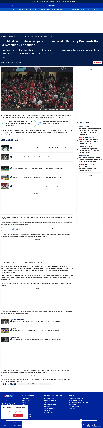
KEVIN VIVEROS (32, 9)
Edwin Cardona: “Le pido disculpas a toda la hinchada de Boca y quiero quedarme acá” (36, 330)
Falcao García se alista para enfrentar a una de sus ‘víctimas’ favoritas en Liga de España (36, 321)
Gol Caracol (42, 1)
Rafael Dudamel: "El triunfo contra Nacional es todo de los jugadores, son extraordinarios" (37, 339)
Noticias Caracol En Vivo (63, 1)
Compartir (98, 62)
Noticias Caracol (25, 398)
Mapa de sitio (47, 410)
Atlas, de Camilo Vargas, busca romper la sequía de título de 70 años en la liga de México (37, 177)
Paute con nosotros (48, 412)
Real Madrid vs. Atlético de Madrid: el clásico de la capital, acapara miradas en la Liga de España (39, 186)
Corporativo (72, 408)
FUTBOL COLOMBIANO (57, 9)
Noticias (20, 411)
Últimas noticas (34, 1)
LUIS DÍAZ (67, 9)
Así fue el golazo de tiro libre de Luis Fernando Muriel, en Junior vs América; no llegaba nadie (90, 159)
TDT (45, 402)
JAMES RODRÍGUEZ (77, 9)
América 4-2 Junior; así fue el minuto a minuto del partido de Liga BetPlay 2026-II (89, 168)
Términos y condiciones (74, 406)
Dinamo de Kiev (32, 383)
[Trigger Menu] (2, 5)
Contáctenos (47, 406)
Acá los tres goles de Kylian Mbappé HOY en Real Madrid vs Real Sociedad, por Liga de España (38, 156)
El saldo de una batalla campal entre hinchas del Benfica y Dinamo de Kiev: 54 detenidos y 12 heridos (31, 36)
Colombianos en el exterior (17, 166)
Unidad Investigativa (51, 1)
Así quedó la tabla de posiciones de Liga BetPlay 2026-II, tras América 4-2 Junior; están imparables (90, 131)
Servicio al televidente (49, 398)
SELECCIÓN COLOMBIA (44, 9)
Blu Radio (24, 402)
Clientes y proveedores (49, 408)
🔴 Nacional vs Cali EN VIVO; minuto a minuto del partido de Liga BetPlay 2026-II (89, 141)
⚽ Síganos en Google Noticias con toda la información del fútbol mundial (38, 229)
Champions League (45, 383)
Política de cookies (73, 404)
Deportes (11, 411)
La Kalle (23, 404)
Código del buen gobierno (50, 404)
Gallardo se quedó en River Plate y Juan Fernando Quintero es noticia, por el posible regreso (38, 168)
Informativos (73, 1)
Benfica (21, 383)
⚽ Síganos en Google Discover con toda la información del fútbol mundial (55, 122)
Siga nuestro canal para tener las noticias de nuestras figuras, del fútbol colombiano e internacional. (19, 123)
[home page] (28, 1)
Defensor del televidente (50, 400)
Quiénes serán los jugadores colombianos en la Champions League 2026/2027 (89, 150)
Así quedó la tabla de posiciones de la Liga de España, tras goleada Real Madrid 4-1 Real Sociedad (39, 147)
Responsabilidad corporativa (75, 400)
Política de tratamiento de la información (78, 402)
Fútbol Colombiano (15, 337)
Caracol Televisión (26, 400)
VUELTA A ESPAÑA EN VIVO (20, 9)
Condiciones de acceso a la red (76, 398)
